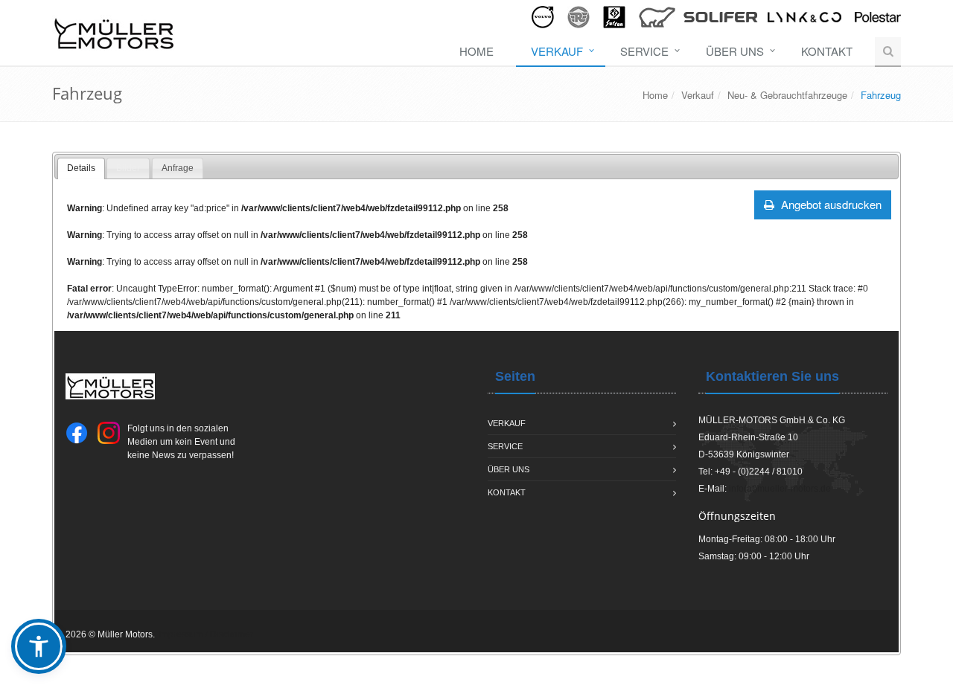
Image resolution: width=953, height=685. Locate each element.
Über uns (735, 51)
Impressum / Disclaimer (206, 634)
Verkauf (557, 51)
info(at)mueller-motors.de (780, 488)
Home (476, 51)
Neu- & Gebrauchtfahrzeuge (787, 95)
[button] (39, 646)
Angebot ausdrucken (830, 204)
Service (644, 51)
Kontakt (826, 51)
